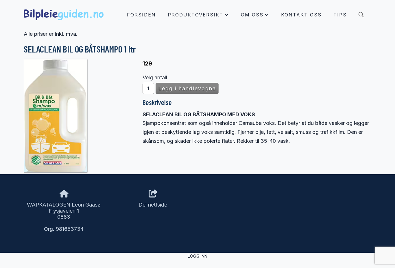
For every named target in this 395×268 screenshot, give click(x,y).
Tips (340, 15)
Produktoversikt (198, 16)
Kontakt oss (301, 15)
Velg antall (155, 77)
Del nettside (153, 205)
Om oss (255, 16)
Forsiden (141, 15)
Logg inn (197, 256)
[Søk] (361, 15)
